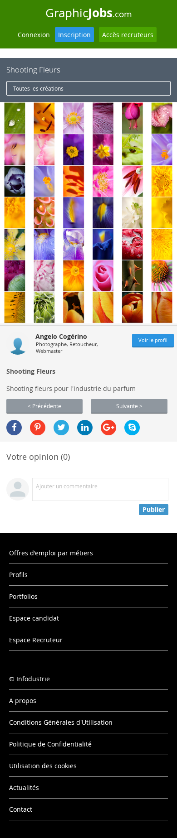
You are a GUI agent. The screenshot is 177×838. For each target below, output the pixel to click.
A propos (22, 700)
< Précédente (44, 405)
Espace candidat (34, 618)
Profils (18, 574)
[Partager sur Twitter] (61, 427)
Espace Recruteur (36, 640)
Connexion (34, 34)
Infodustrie (33, 678)
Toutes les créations (38, 88)
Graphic (88, 13)
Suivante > (129, 405)
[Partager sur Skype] (132, 427)
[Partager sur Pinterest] (37, 427)
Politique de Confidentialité (50, 744)
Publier (154, 509)
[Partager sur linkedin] (85, 427)
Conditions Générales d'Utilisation (61, 722)
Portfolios (23, 596)
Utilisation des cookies (43, 765)
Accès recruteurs (127, 34)
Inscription (74, 34)
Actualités (24, 787)
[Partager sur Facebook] (14, 427)
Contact (20, 809)
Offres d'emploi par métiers (51, 553)
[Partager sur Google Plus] (108, 427)
